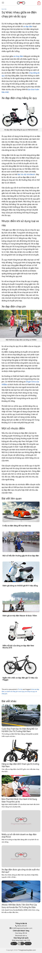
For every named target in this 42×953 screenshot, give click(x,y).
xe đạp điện (27, 26)
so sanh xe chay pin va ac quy (14, 691)
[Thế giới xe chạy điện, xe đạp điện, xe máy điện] (21, 3)
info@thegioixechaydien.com (22, 928)
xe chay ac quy (30, 691)
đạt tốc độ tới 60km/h (26, 174)
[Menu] (3, 2)
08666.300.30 (22, 926)
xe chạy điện (18, 56)
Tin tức (4, 9)
